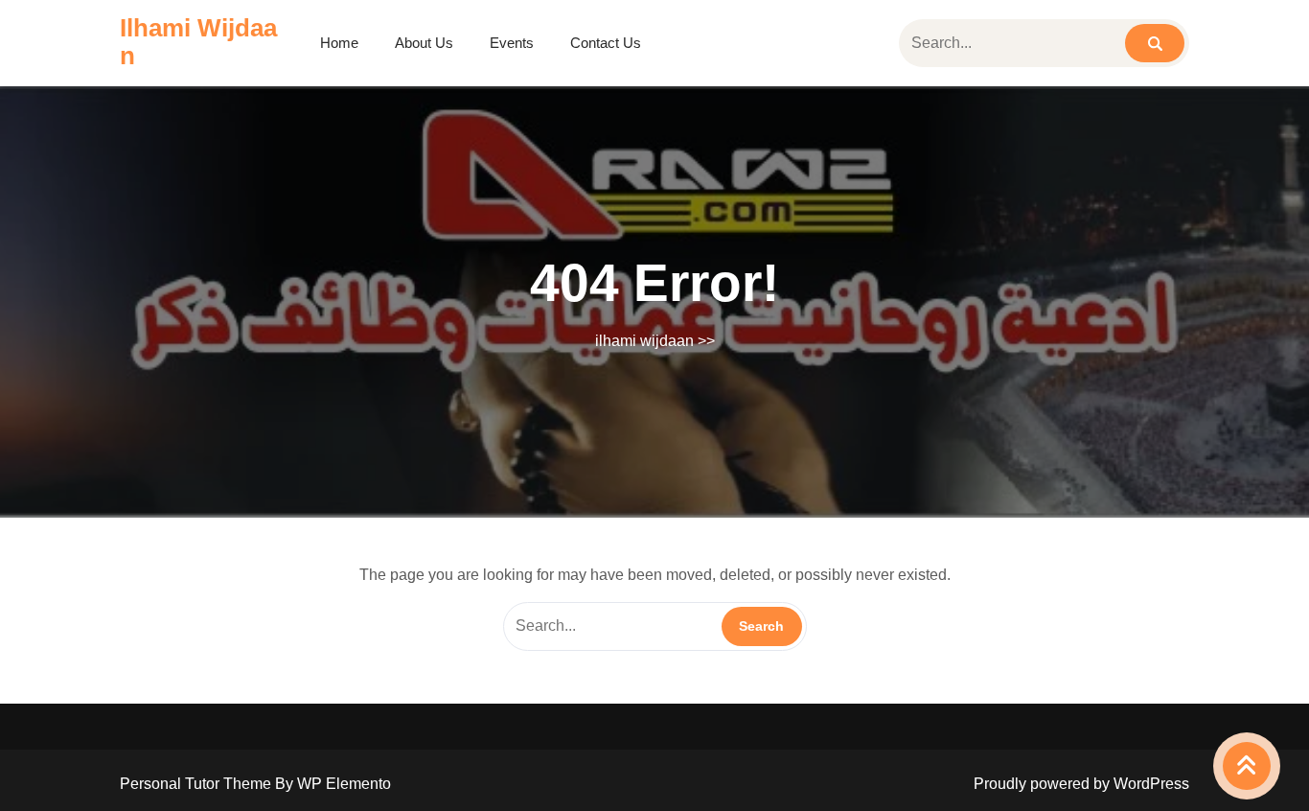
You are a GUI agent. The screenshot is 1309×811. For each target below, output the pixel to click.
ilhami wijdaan (198, 41)
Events (512, 43)
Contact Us (605, 43)
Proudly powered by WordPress (1081, 784)
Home (339, 43)
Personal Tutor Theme (197, 784)
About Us (424, 43)
